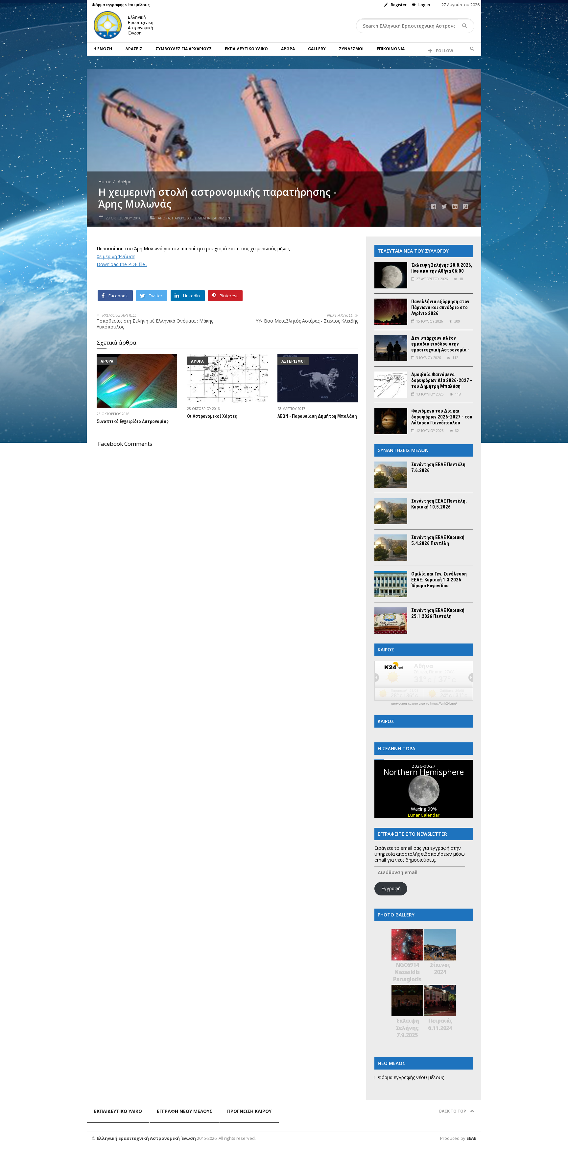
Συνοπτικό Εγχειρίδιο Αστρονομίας (133, 421)
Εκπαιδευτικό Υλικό (246, 49)
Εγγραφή (391, 888)
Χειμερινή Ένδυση (116, 256)
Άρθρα (288, 49)
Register (398, 5)
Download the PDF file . (122, 264)
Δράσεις (133, 49)
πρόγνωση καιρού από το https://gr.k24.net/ (424, 703)
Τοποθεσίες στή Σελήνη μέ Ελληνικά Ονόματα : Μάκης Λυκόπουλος (155, 324)
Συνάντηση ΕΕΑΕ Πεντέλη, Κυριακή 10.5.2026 (439, 504)
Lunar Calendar (423, 815)
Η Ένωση (102, 49)
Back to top (453, 1111)
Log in (423, 5)
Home (104, 181)
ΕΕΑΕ (471, 1138)
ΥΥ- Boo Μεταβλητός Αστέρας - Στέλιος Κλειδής (307, 321)
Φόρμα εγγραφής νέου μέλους (121, 5)
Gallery (317, 49)
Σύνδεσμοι (351, 49)
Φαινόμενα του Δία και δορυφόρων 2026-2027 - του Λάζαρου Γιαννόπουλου (441, 417)
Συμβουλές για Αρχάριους (183, 49)
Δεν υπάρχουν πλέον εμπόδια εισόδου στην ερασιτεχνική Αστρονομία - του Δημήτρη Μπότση (440, 347)
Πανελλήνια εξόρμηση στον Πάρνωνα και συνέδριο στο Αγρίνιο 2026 (440, 307)
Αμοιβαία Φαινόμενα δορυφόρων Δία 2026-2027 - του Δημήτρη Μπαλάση (441, 380)
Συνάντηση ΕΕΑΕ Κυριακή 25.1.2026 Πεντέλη (437, 613)
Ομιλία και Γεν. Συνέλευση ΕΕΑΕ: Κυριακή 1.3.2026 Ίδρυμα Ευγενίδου (439, 580)
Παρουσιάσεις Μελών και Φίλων (201, 217)
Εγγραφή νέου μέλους (184, 1111)
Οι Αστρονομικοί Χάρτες (212, 416)
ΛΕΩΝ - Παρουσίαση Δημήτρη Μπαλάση (317, 416)
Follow (444, 51)
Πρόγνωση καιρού (249, 1111)
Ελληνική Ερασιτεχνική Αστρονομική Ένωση (147, 1138)
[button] (472, 49)
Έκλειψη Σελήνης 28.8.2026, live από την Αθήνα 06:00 (441, 268)
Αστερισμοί (293, 361)
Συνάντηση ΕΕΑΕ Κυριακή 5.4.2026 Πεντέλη (437, 540)
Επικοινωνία (391, 49)
